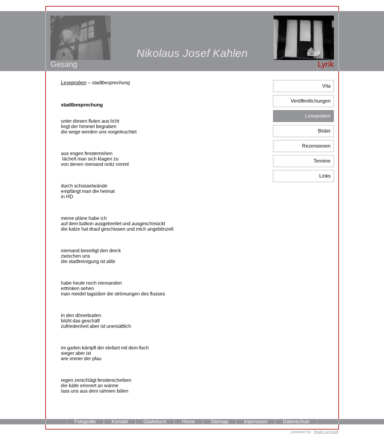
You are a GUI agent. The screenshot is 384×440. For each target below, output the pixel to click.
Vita (326, 85)
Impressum (255, 421)
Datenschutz (296, 421)
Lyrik (326, 64)
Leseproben (318, 115)
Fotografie (85, 421)
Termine (322, 160)
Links (325, 175)
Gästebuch (154, 421)
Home (188, 421)
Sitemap (219, 421)
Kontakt (120, 421)
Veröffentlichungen (311, 100)
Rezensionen (316, 145)
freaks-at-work (326, 432)
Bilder (324, 130)
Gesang (63, 64)
